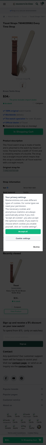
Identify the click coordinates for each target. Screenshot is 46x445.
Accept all (23, 231)
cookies (16, 203)
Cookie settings (23, 238)
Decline (36, 247)
